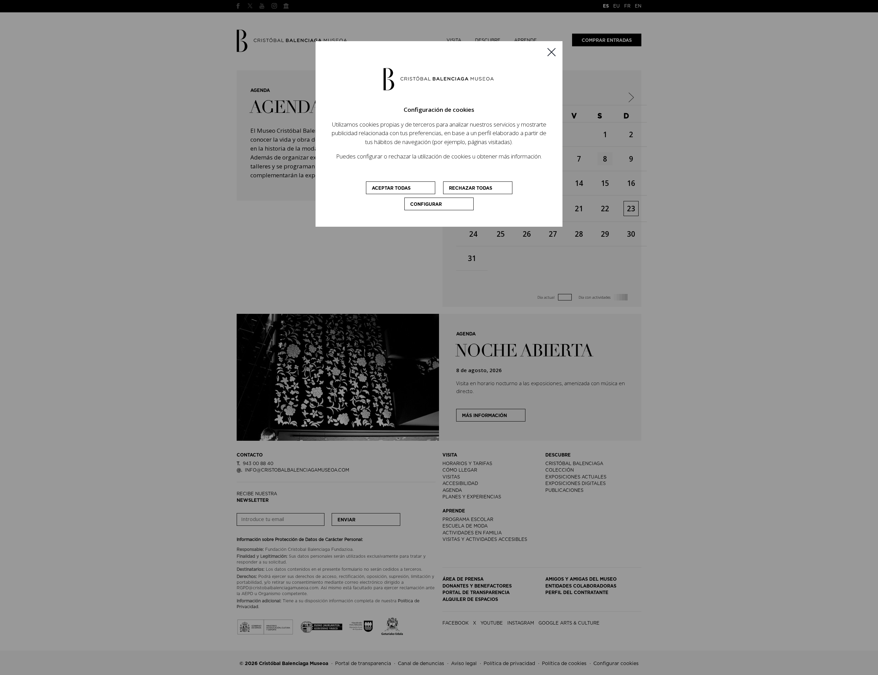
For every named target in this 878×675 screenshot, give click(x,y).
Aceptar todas (391, 188)
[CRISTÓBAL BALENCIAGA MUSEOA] (439, 79)
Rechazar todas (470, 188)
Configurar (426, 204)
